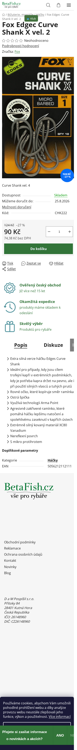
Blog (7, 573)
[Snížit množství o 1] (49, 232)
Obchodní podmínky (20, 542)
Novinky (10, 567)
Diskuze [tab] (53, 344)
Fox (17, 51)
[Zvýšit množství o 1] (70, 232)
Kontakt (10, 560)
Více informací (60, 716)
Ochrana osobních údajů (23, 554)
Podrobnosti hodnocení (20, 46)
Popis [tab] (20, 344)
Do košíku (38, 249)
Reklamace (12, 548)
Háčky (53, 460)
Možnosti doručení (16, 207)
